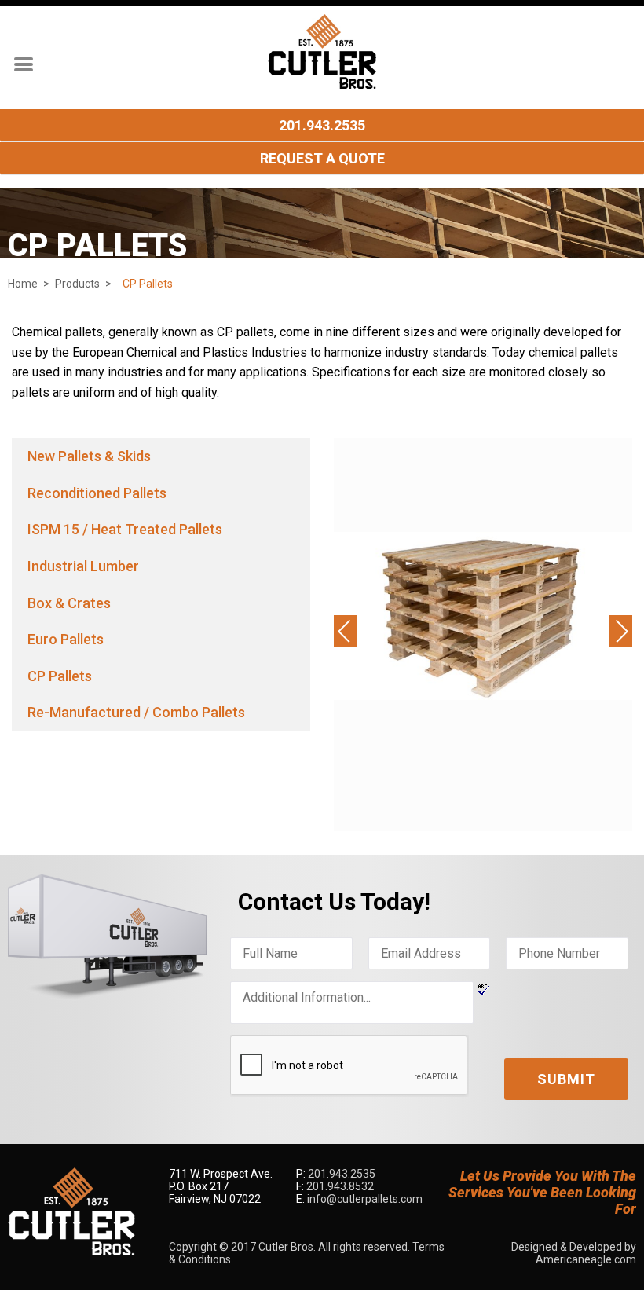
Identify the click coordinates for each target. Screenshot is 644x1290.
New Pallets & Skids (89, 456)
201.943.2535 (322, 125)
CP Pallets (59, 676)
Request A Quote (322, 158)
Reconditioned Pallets (96, 493)
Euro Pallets (65, 639)
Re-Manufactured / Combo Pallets (136, 712)
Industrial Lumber (83, 566)
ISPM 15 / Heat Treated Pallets (124, 529)
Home (23, 283)
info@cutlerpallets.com (365, 1199)
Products (77, 283)
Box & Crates (69, 603)
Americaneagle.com (586, 1259)
